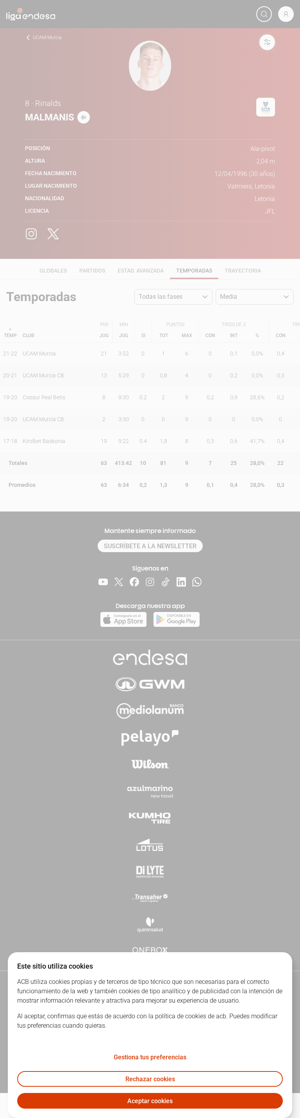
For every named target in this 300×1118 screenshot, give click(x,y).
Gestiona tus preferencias (150, 1057)
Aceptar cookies (150, 1101)
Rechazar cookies (150, 1079)
